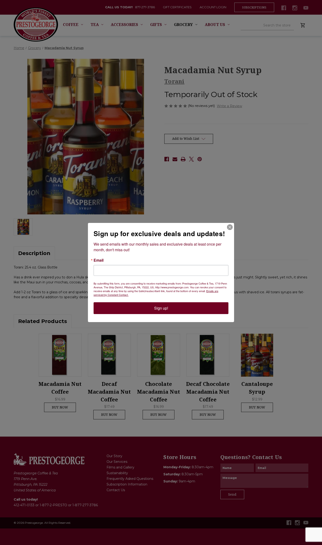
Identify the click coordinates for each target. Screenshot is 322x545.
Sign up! (161, 308)
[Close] (230, 227)
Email (98, 260)
